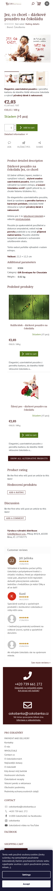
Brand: (16, 27)
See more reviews (40, 662)
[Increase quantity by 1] (14, 126)
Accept (26, 883)
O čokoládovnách (13, 758)
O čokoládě (10, 766)
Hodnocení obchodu (14, 775)
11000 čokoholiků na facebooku (25, 815)
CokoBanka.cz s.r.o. (16, 533)
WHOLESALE (10, 750)
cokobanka (14, 820)
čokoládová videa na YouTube (24, 825)
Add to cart (28, 127)
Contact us (9, 754)
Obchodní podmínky (14, 787)
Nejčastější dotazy (13, 762)
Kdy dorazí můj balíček (15, 771)
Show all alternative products (29, 458)
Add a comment (15, 518)
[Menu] (47, 4)
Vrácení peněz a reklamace (17, 783)
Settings (26, 874)
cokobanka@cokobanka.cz (29, 713)
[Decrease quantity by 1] (14, 129)
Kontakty (8, 742)
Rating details (32, 23)
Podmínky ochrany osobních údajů (21, 791)
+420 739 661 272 (28, 684)
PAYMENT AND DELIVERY (16, 738)
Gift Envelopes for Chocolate (32, 272)
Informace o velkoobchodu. (28, 720)
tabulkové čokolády (33, 216)
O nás (7, 746)
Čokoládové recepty (14, 779)
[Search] (33, 4)
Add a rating (16, 492)
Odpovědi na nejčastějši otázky (29, 687)
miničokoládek (22, 219)
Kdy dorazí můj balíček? (28, 690)
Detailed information (14, 134)
